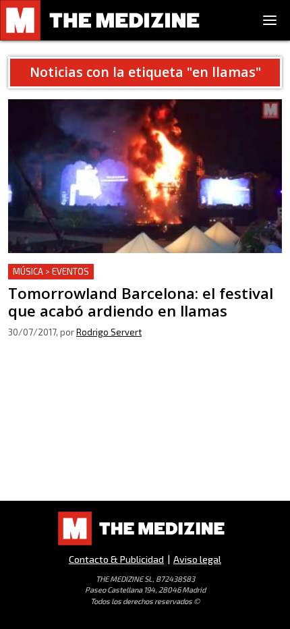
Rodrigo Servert (109, 332)
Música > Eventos (51, 271)
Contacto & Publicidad (116, 559)
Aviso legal (197, 559)
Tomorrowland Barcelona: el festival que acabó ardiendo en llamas (122, 279)
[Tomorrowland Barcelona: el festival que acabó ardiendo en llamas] (145, 176)
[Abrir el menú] (270, 20)
